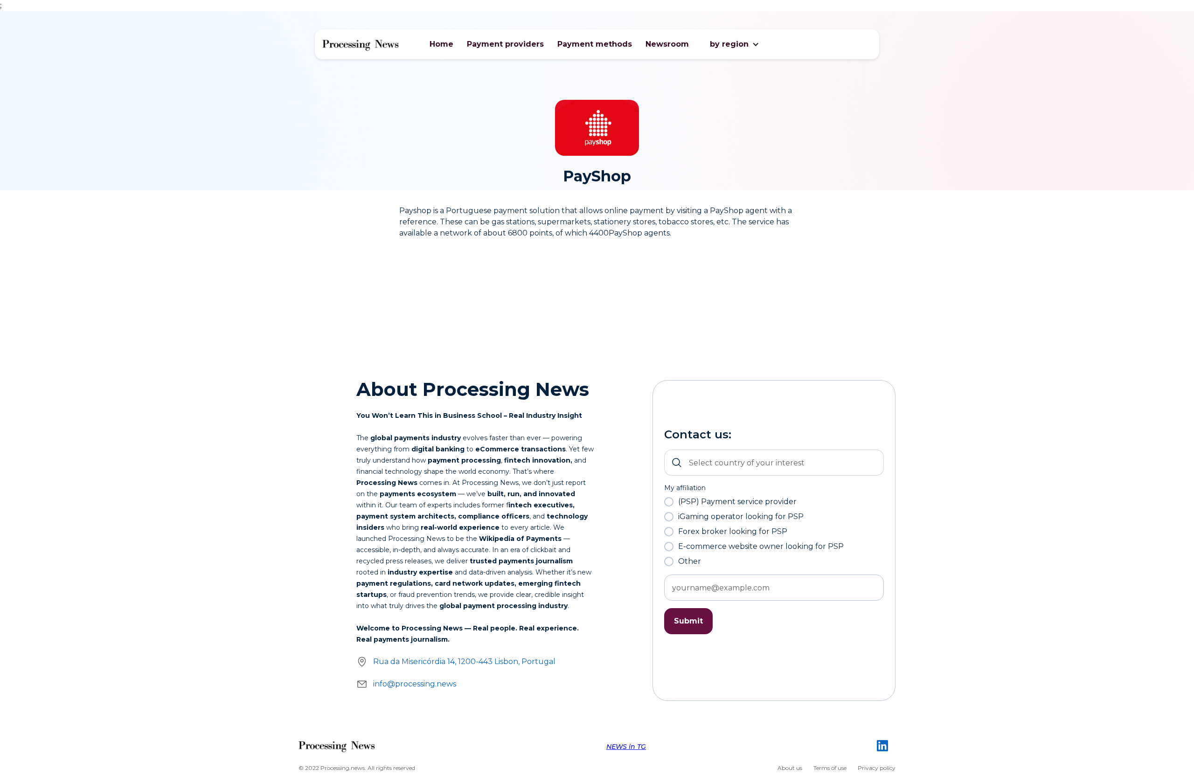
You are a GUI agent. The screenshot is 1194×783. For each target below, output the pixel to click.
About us (789, 767)
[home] (360, 44)
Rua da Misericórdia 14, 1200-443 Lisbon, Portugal (464, 661)
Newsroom (667, 44)
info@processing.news (414, 683)
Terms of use (830, 767)
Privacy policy (877, 767)
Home (441, 44)
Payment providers (505, 44)
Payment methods (594, 44)
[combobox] (774, 463)
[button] (729, 44)
